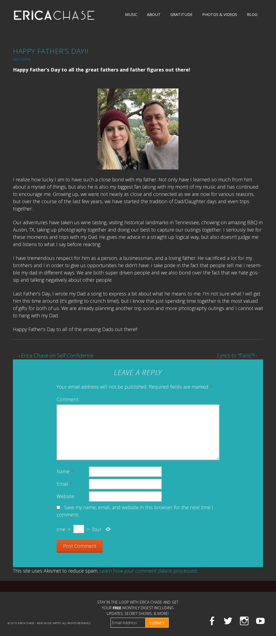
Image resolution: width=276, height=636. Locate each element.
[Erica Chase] (54, 15)
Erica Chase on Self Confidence (55, 355)
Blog (252, 14)
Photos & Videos (219, 14)
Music (131, 14)
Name (65, 471)
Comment (67, 399)
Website (65, 496)
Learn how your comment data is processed (148, 570)
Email (64, 484)
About (154, 14)
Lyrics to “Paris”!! (237, 355)
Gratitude (181, 14)
